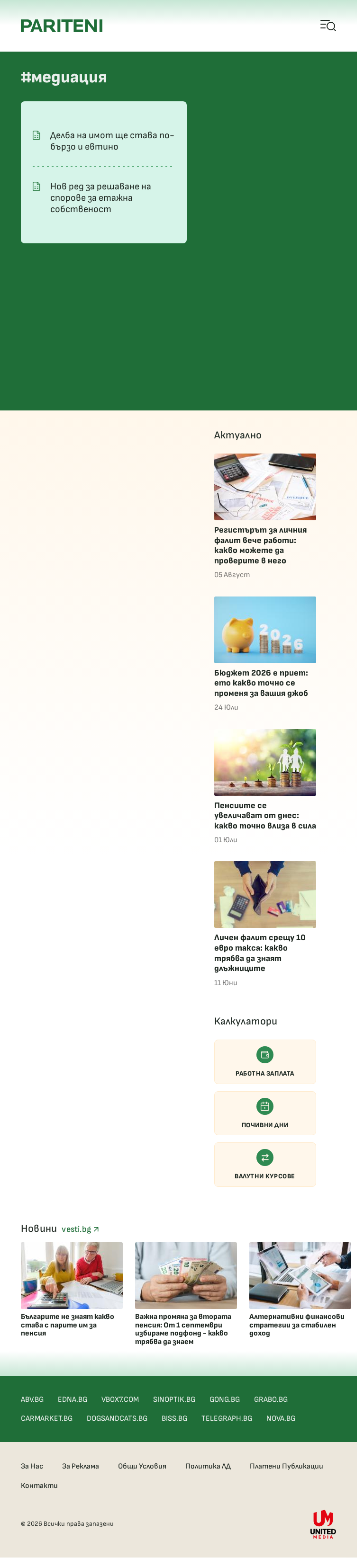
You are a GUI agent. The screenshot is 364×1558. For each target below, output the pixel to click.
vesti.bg (77, 1229)
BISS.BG (174, 1418)
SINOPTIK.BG (174, 1399)
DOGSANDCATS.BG (117, 1418)
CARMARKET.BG (47, 1418)
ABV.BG (32, 1399)
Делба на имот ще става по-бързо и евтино (112, 141)
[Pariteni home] (61, 26)
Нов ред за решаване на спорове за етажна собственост (100, 198)
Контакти (39, 1485)
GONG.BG (224, 1399)
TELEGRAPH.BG (226, 1418)
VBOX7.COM (120, 1399)
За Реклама (80, 1466)
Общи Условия (142, 1466)
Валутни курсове (265, 1176)
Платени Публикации (286, 1466)
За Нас (32, 1466)
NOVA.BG (280, 1418)
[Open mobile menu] (329, 26)
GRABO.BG (271, 1399)
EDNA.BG (72, 1399)
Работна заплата (265, 1073)
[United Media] (323, 1524)
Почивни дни (265, 1125)
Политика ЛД (208, 1466)
